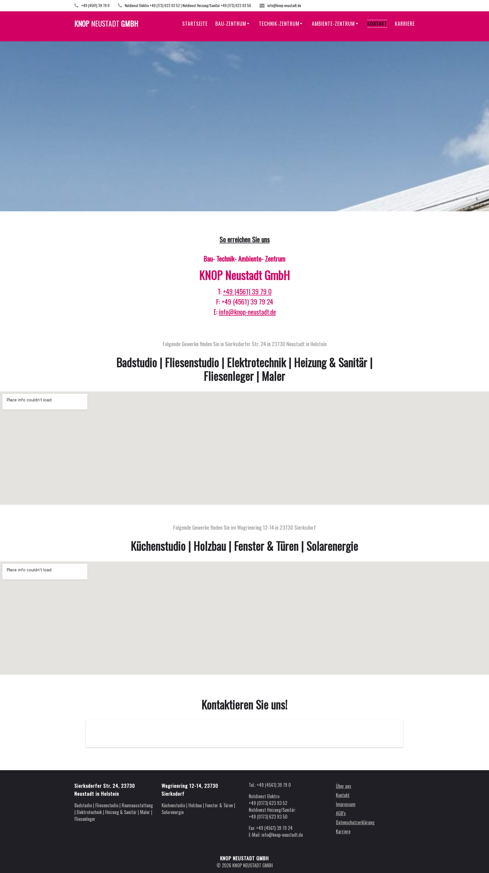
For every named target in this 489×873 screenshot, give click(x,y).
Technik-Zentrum (279, 23)
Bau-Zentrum (230, 23)
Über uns (343, 786)
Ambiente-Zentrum (333, 23)
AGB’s (341, 813)
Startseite (195, 23)
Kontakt (377, 23)
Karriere (405, 23)
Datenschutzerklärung (355, 822)
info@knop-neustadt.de (247, 311)
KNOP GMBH (106, 23)
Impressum (345, 804)
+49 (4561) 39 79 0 (247, 291)
